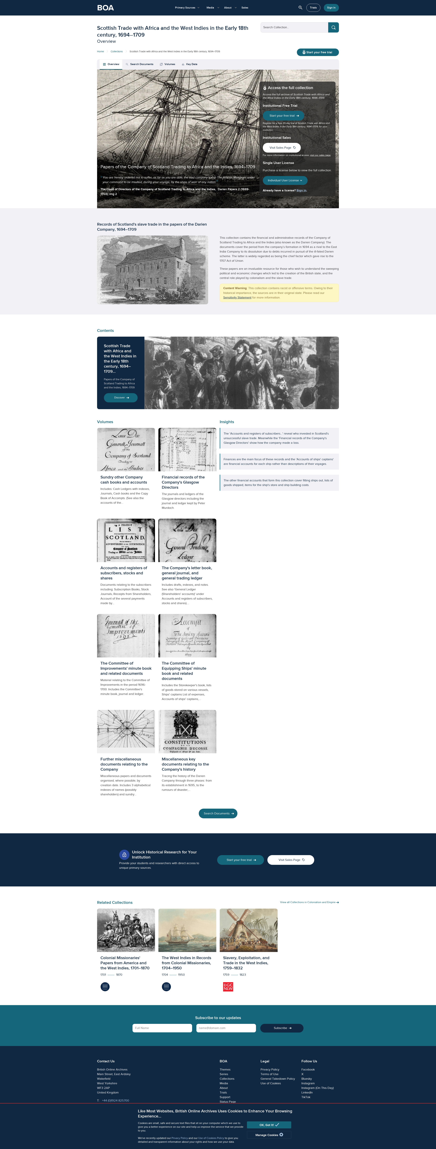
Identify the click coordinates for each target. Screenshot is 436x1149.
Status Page (228, 1102)
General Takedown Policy (278, 1079)
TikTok (305, 1097)
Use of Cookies (271, 1083)
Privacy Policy (180, 1138)
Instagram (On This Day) (317, 1088)
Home (100, 51)
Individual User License (284, 180)
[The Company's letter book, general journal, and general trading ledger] (187, 565)
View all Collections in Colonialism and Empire (308, 902)
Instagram (308, 1083)
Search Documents (217, 813)
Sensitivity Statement (237, 297)
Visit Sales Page (283, 147)
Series (224, 1074)
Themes (225, 1069)
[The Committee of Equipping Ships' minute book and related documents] (187, 660)
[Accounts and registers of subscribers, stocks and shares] (126, 565)
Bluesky (306, 1079)
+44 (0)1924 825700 (115, 1100)
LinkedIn (307, 1092)
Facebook (308, 1069)
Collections (117, 51)
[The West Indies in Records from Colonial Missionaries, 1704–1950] (187, 952)
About (224, 1088)
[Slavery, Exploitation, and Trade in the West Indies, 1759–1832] (249, 952)
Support (225, 1097)
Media (224, 1083)
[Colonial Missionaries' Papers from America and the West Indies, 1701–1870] (126, 952)
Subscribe (280, 1028)
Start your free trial (319, 52)
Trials (313, 7)
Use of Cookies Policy (211, 1138)
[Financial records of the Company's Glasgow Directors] (187, 471)
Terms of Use (269, 1074)
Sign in (331, 7)
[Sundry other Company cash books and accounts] (126, 471)
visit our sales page (320, 155)
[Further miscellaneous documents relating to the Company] (126, 756)
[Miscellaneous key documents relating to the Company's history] (187, 756)
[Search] (333, 27)
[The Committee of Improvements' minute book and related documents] (126, 660)
